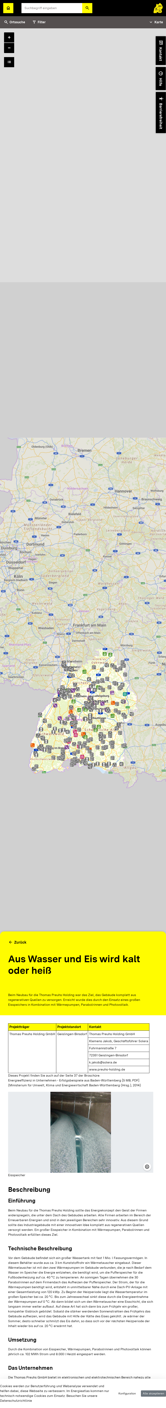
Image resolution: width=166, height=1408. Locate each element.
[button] (87, 8)
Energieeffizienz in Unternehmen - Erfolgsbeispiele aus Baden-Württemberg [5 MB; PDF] (73, 1080)
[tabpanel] (83, 718)
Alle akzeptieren (153, 1393)
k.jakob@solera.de (103, 1062)
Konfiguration (127, 1393)
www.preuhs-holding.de (107, 1069)
